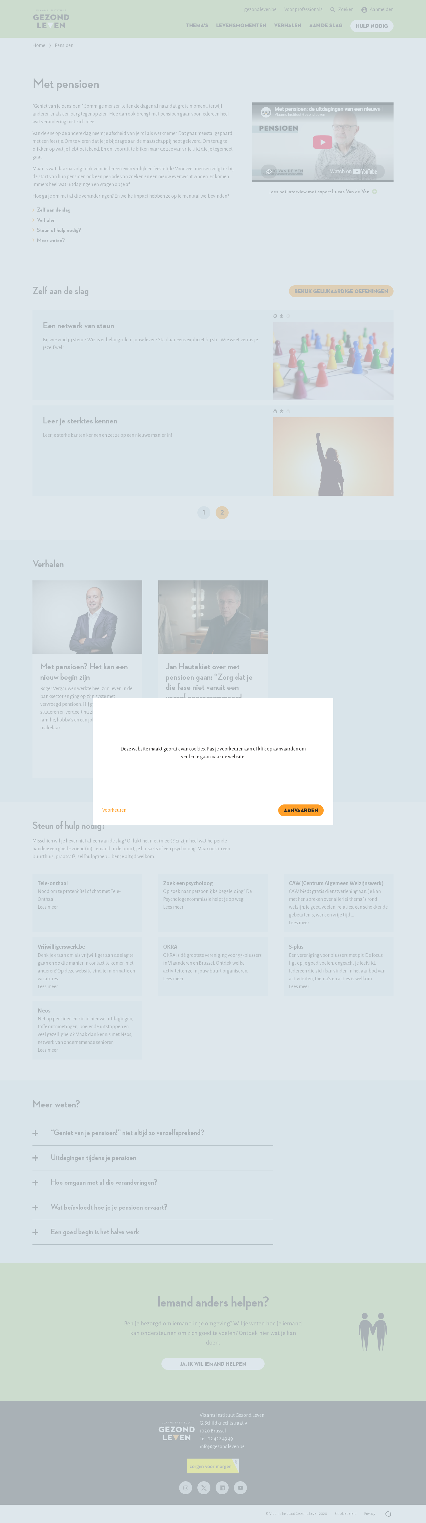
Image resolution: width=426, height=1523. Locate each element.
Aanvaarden (301, 810)
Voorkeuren (114, 810)
